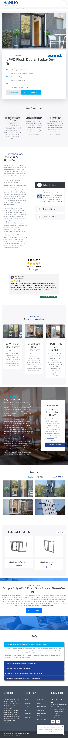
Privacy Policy (8, 735)
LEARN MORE (13, 92)
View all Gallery (58, 477)
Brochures (28, 714)
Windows (40, 699)
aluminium (16, 450)
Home (5, 8)
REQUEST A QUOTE (31, 92)
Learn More (19, 565)
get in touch (50, 438)
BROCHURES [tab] (39, 477)
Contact (27, 717)
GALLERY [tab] (30, 477)
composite (6, 450)
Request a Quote (54, 445)
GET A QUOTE (33, 610)
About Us (28, 703)
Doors (11, 8)
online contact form (47, 606)
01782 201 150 (18, 606)
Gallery (27, 706)
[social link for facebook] (53, 722)
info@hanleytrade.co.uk (58, 704)
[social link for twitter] (58, 722)
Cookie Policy (18, 735)
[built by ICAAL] (63, 735)
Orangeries (40, 710)
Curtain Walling (42, 719)
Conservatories (42, 706)
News (26, 710)
